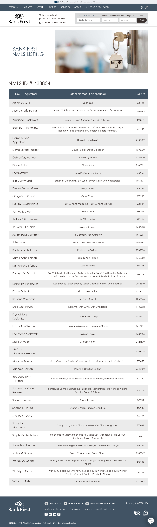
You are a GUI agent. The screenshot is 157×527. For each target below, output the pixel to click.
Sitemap (112, 509)
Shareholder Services (97, 7)
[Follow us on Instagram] (59, 514)
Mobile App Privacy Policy (55, 509)
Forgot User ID (131, 16)
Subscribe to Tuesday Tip (102, 503)
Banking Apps (75, 503)
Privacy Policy (74, 509)
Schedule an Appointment (54, 22)
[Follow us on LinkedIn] (55, 514)
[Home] (19, 18)
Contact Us (55, 503)
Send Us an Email (49, 15)
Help (141, 16)
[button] (151, 521)
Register (105, 16)
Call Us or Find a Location (53, 19)
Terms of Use (87, 509)
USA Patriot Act (100, 509)
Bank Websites (44, 523)
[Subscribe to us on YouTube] (51, 514)
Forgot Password (117, 16)
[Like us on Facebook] (47, 514)
